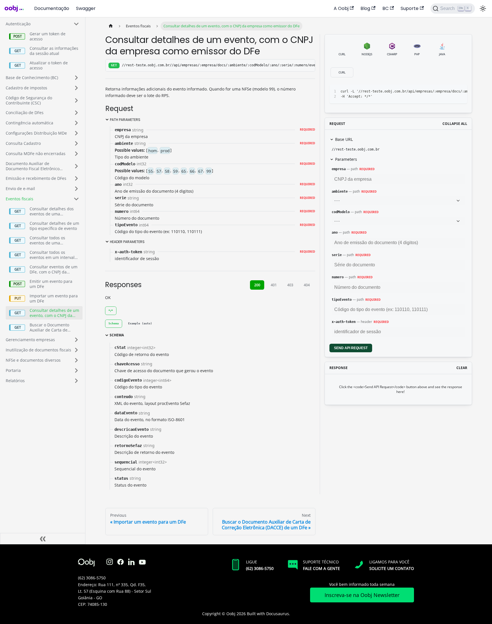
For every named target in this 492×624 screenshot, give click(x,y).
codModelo (341, 212)
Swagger (86, 8)
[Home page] (110, 26)
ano (335, 232)
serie (337, 255)
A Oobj (341, 8)
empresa (339, 169)
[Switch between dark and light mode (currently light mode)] (482, 8)
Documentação (51, 8)
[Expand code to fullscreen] (460, 91)
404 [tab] (307, 285)
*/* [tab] (110, 311)
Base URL (344, 139)
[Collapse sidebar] (42, 538)
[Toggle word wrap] (439, 91)
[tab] (113, 324)
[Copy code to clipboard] (450, 91)
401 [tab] (274, 285)
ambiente (340, 191)
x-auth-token (344, 322)
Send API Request (351, 348)
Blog (365, 8)
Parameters (346, 159)
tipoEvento (342, 300)
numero (338, 277)
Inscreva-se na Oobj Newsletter (362, 595)
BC (385, 8)
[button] (42, 23)
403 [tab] (290, 285)
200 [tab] (257, 285)
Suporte (410, 8)
